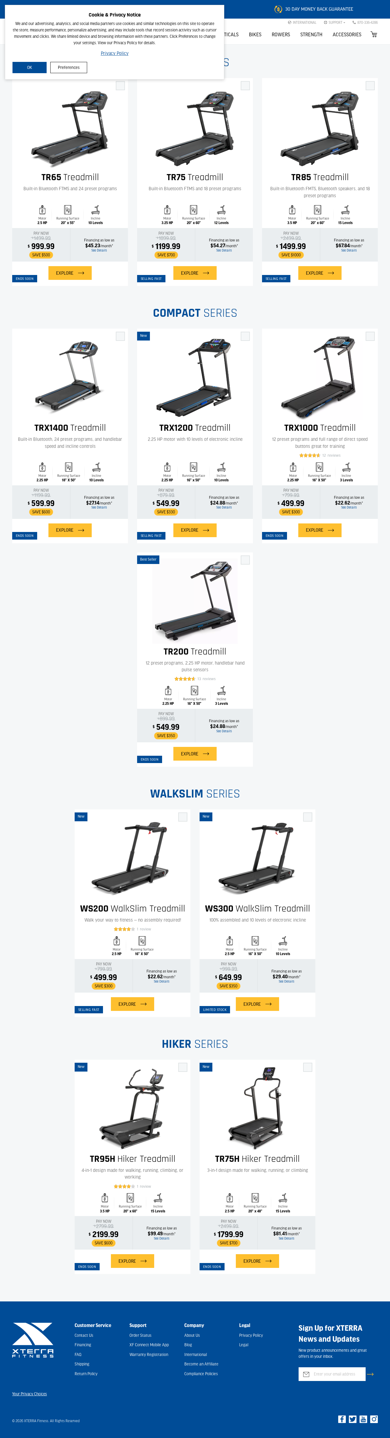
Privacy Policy (115, 53)
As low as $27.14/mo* (101, 504)
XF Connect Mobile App (149, 1345)
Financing (83, 1345)
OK (29, 67)
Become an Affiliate (201, 1364)
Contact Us (84, 1335)
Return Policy (86, 1374)
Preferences (69, 67)
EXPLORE (64, 273)
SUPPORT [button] (335, 22)
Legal (243, 1345)
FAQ (78, 1355)
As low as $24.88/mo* (225, 504)
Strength (311, 34)
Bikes (255, 34)
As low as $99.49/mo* (163, 1235)
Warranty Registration (148, 1355)
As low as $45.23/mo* (100, 247)
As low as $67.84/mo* (351, 247)
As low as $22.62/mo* (350, 504)
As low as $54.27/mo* (225, 247)
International (195, 1355)
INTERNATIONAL (305, 22)
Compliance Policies (201, 1374)
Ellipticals (225, 34)
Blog (188, 1345)
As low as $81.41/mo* (288, 1235)
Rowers (281, 34)
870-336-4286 (367, 22)
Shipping (82, 1364)
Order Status (140, 1335)
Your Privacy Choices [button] (29, 1394)
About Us (192, 1335)
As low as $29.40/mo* (287, 978)
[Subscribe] (370, 1374)
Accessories (347, 34)
